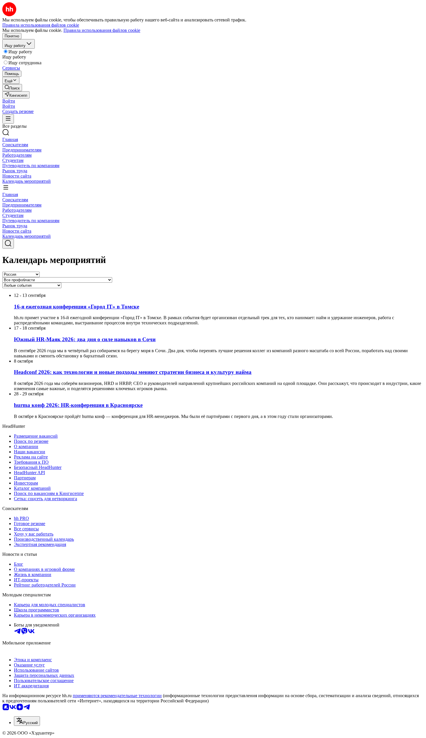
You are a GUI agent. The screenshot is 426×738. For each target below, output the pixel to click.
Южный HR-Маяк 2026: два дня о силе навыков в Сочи (85, 339)
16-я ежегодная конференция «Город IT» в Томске (76, 307)
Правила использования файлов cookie (101, 30)
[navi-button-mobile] (8, 119)
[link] (12, 87)
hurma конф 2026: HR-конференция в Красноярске (78, 405)
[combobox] (27, 721)
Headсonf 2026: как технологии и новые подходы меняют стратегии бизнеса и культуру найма (133, 372)
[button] (8, 100)
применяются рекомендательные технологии (117, 695)
